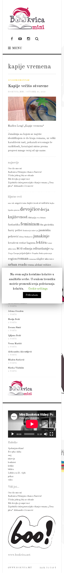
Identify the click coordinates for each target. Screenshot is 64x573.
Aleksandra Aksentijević (20, 352)
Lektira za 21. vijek (17, 473)
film (41, 225)
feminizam (29, 224)
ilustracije (27, 231)
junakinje (41, 236)
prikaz (11, 476)
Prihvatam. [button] (32, 295)
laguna (31, 242)
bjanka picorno (14, 210)
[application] (32, 424)
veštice (47, 264)
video (10, 480)
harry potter (15, 230)
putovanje (48, 254)
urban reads (17, 264)
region (12, 258)
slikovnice (49, 259)
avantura (44, 203)
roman (22, 259)
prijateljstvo (25, 253)
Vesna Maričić (15, 344)
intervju (34, 231)
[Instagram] (28, 39)
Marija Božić (14, 319)
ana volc (11, 203)
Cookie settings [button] (38, 288)
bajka (52, 203)
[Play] (12, 434)
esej (9, 455)
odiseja (27, 248)
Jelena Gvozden (15, 311)
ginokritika (49, 225)
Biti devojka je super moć (19, 179)
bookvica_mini (16, 92)
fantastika (14, 224)
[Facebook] (11, 39)
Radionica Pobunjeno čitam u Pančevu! (25, 172)
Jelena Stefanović (26, 237)
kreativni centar (17, 243)
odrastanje (41, 248)
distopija (32, 217)
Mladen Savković (16, 360)
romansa (32, 259)
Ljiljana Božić (14, 336)
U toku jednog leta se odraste (21, 176)
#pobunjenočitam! (19, 80)
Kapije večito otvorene (28, 86)
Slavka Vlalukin (16, 368)
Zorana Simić (14, 328)
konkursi (12, 462)
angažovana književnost (26, 203)
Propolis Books (38, 254)
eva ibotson (41, 218)
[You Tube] (20, 39)
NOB (20, 248)
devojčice (30, 209)
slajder (40, 259)
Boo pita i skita (14, 452)
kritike (11, 466)
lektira (41, 243)
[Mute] (45, 434)
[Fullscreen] (51, 434)
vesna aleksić (34, 265)
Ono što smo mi (15, 169)
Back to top (47, 568)
